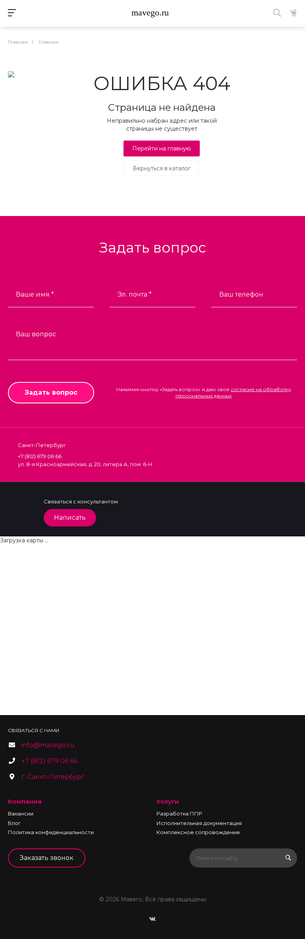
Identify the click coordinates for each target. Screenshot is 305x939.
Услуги (167, 801)
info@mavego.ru (48, 745)
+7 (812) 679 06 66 (49, 761)
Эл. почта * (135, 294)
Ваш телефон (241, 294)
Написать (70, 517)
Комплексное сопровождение (198, 832)
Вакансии (20, 813)
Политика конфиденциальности (51, 832)
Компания (25, 801)
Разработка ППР (179, 813)
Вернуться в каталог (162, 168)
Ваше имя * (35, 294)
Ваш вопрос (36, 334)
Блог (14, 823)
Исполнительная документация (199, 823)
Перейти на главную (161, 148)
